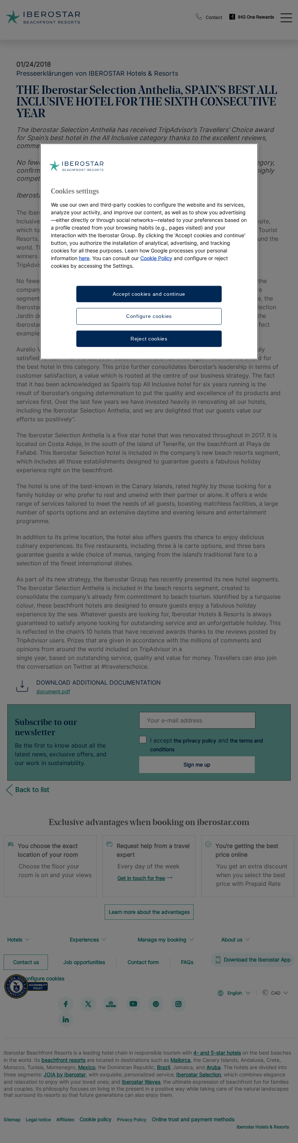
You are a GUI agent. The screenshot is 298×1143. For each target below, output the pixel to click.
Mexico (86, 1067)
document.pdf (53, 691)
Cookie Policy (156, 258)
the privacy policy (194, 740)
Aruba (213, 1067)
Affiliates (65, 1119)
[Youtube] (133, 1003)
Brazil (163, 1067)
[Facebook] (65, 1003)
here (84, 258)
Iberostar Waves (141, 1081)
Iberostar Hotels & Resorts (263, 1126)
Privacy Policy (131, 1119)
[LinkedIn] (65, 1019)
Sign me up (197, 764)
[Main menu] (286, 17)
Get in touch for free (141, 878)
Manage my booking (162, 939)
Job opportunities (84, 962)
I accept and (206, 744)
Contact (214, 17)
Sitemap (12, 1119)
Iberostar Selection (198, 1074)
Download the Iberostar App (257, 959)
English (234, 993)
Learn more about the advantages (149, 912)
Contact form (143, 962)
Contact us (26, 962)
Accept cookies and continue (149, 293)
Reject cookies (149, 338)
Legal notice (38, 1119)
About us (231, 939)
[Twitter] (88, 1003)
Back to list (32, 789)
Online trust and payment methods (193, 1119)
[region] (149, 251)
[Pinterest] (156, 1003)
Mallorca (180, 1059)
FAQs (187, 962)
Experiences (84, 939)
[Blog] (110, 1003)
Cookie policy (96, 1119)
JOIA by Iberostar (65, 1074)
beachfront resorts (63, 1059)
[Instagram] (178, 1003)
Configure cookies (149, 316)
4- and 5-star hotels (217, 1052)
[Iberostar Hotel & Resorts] (76, 17)
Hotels (14, 939)
